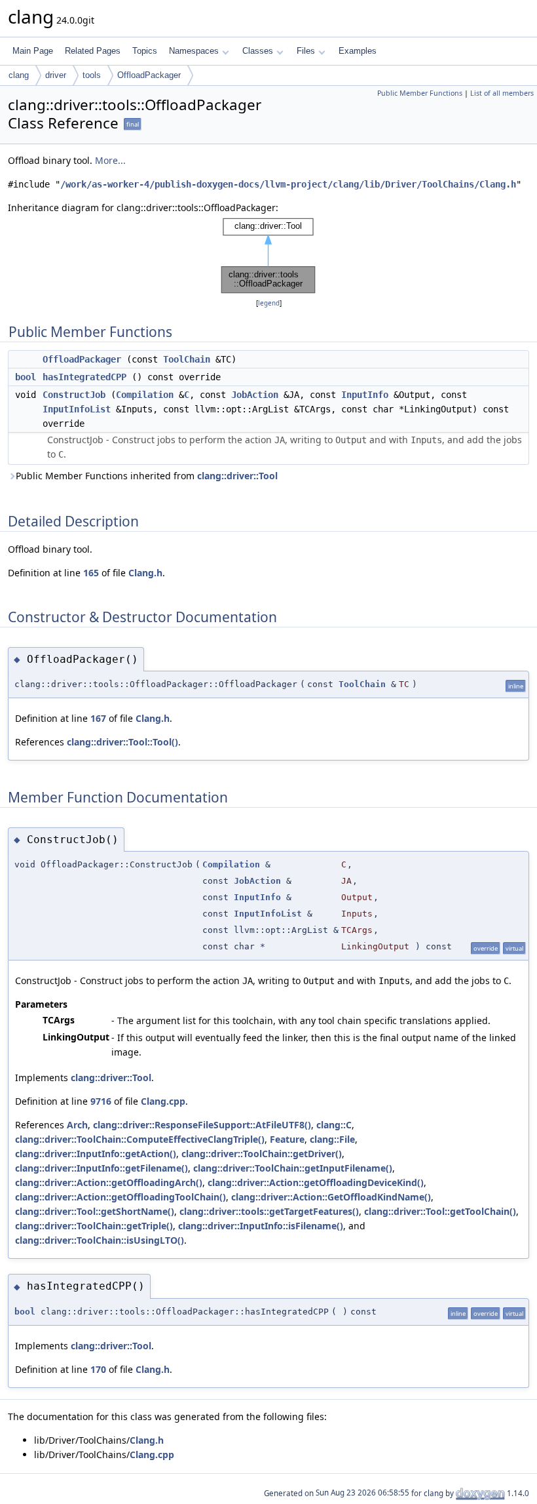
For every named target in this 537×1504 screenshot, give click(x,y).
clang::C (334, 1124)
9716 (100, 1101)
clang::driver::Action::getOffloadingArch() (108, 1182)
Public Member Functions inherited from (147, 475)
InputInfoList (77, 409)
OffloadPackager (149, 75)
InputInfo (364, 394)
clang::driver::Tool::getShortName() (94, 1211)
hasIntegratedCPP (84, 377)
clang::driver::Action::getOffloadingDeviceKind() (316, 1182)
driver (55, 75)
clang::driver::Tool (237, 475)
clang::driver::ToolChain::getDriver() (261, 1153)
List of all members (502, 93)
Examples (358, 51)
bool (25, 377)
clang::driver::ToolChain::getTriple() (94, 1225)
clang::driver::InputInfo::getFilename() (101, 1168)
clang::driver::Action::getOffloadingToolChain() (120, 1197)
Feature (287, 1139)
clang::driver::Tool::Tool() (122, 742)
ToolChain (186, 359)
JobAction (254, 394)
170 (98, 1369)
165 (91, 572)
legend (269, 303)
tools (92, 75)
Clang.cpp (163, 1101)
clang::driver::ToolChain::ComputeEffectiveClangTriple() (140, 1139)
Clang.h (145, 572)
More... (110, 160)
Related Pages (92, 51)
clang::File (332, 1139)
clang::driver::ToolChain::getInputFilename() (292, 1168)
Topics (144, 51)
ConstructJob (74, 394)
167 (98, 718)
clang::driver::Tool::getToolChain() (440, 1211)
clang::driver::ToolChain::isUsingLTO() (99, 1240)
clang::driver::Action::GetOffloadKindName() (331, 1197)
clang (19, 75)
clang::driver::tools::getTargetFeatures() (269, 1211)
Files (306, 51)
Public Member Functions (419, 93)
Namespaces (194, 51)
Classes (257, 51)
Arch (77, 1124)
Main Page (32, 51)
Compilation (145, 394)
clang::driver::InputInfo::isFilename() (260, 1225)
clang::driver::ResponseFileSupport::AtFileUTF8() (202, 1124)
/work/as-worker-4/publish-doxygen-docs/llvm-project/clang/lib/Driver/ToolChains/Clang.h (288, 184)
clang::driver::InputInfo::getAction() (95, 1153)
